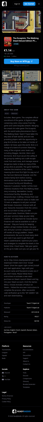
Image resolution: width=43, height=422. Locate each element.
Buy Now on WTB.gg (20, 61)
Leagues (5, 353)
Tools (24, 373)
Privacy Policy (6, 399)
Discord (7, 373)
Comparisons (27, 378)
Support (25, 358)
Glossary (26, 381)
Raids (3, 358)
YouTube (7, 379)
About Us (26, 361)
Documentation (28, 350)
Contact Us (26, 364)
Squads (4, 355)
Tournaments (6, 350)
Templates (26, 387)
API (24, 353)
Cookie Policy (6, 402)
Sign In (17, 4)
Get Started (29, 4)
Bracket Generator (29, 384)
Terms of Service (7, 396)
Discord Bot (27, 355)
